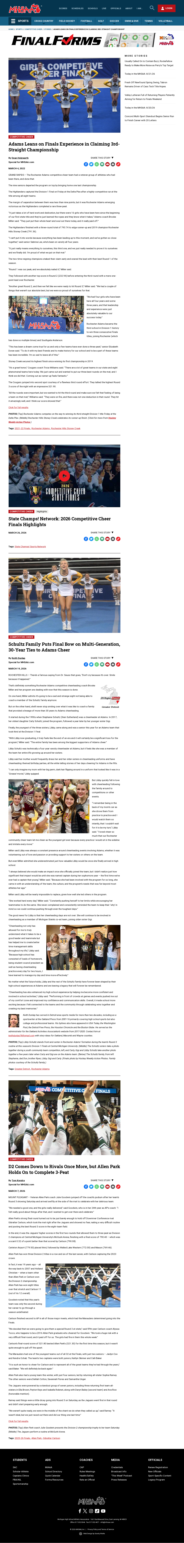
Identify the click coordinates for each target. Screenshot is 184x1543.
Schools (93, 8)
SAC (15, 1467)
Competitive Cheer (33, 29)
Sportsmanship (20, 1484)
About (128, 8)
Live (104, 8)
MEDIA (115, 1460)
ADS (48, 1460)
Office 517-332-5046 (77, 1522)
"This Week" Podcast (121, 1475)
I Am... (140, 8)
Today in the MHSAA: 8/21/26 (140, 73)
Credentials (117, 1467)
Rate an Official (87, 1479)
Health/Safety (87, 1475)
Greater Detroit (22, 1069)
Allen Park (37, 1438)
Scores (63, 8)
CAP (82, 1467)
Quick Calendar (52, 1475)
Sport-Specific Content (159, 1475)
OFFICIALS (155, 1460)
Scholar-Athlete (21, 1471)
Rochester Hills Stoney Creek (65, 428)
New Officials (154, 1471)
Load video (70, 491)
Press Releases (119, 1479)
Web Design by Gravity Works (94, 1534)
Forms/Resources (54, 1479)
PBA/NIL (17, 1479)
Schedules (78, 8)
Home (11, 29)
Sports (19, 29)
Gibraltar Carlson (51, 1438)
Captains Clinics (21, 1475)
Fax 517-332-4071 (92, 1522)
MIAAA (48, 1467)
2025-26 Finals (23, 1438)
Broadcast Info (118, 1471)
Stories (47, 29)
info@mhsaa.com (107, 1522)
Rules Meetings (87, 1471)
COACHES (86, 1460)
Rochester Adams (41, 428)
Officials (116, 8)
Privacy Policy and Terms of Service (101, 1529)
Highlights (42, 511)
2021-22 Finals (23, 428)
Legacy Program (156, 1479)
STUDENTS (20, 1460)
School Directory (53, 1471)
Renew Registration (158, 1467)
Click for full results (18, 407)
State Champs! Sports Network (30, 546)
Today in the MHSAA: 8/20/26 (140, 107)
